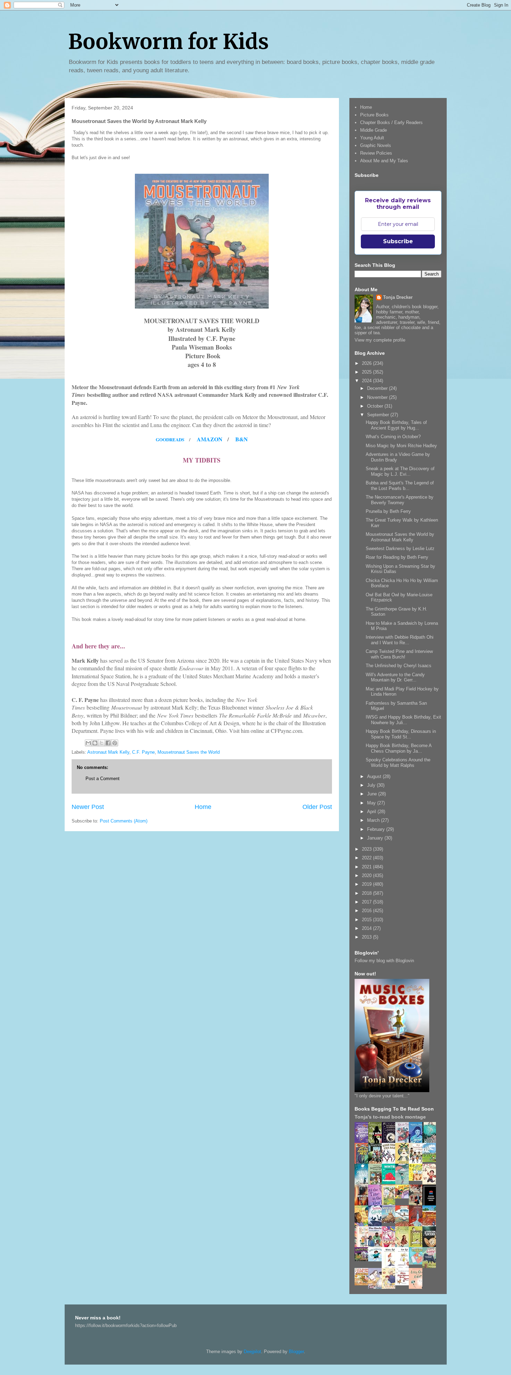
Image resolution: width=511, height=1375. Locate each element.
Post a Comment (103, 778)
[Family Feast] (417, 1179)
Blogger (296, 1351)
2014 (367, 928)
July (372, 785)
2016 (367, 910)
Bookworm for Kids (168, 41)
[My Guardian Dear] (417, 1263)
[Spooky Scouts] (363, 1259)
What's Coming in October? (393, 436)
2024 (367, 380)
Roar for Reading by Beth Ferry (397, 557)
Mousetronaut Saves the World (188, 752)
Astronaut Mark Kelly (108, 752)
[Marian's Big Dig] (431, 1160)
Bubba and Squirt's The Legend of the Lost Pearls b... (400, 485)
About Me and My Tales (384, 160)
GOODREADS (170, 439)
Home (203, 806)
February (376, 829)
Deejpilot (252, 1351)
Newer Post (88, 806)
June (372, 793)
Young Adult (372, 137)
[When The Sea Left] (390, 1221)
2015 (367, 919)
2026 (367, 363)
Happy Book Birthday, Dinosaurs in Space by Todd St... (401, 734)
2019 (367, 884)
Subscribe (398, 241)
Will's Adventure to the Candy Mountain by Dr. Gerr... (395, 677)
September (378, 414)
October (375, 406)
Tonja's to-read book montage (390, 1117)
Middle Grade (373, 130)
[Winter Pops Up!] (390, 1182)
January (375, 838)
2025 (367, 372)
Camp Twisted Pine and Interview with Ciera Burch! (399, 654)
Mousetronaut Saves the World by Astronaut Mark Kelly (400, 537)
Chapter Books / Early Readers (391, 122)
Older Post (317, 806)
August (375, 776)
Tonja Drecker (398, 297)
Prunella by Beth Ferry (388, 511)
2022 (367, 857)
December (378, 388)
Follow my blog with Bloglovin (384, 960)
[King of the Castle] (417, 1246)
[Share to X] (101, 742)
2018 (367, 893)
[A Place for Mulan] (431, 1183)
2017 (367, 902)
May (372, 802)
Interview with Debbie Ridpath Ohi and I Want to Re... (399, 640)
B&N (241, 439)
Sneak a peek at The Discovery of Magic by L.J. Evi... (400, 471)
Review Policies (376, 153)
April (372, 811)
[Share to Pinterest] (114, 742)
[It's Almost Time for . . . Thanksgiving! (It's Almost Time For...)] (363, 1283)
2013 (367, 937)
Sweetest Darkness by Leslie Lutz (400, 548)
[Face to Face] (363, 1225)
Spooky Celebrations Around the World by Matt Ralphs (398, 762)
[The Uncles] (377, 1245)
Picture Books (374, 114)
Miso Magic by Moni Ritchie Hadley (401, 445)
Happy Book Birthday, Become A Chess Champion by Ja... (398, 748)
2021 (367, 866)
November (378, 397)
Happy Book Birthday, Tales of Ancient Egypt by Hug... (396, 425)
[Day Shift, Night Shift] (404, 1197)
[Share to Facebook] (108, 742)
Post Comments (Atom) (123, 821)
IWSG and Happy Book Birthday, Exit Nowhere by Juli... (403, 719)
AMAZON (209, 439)
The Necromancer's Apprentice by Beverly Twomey (399, 499)
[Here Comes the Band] (390, 1162)
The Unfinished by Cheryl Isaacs (398, 665)
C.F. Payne (143, 752)
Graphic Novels (375, 145)
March (374, 820)
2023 (367, 849)
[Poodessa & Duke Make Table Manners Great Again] (404, 1283)
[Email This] (88, 742)
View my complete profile (380, 340)
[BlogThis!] (94, 742)
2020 (367, 875)
